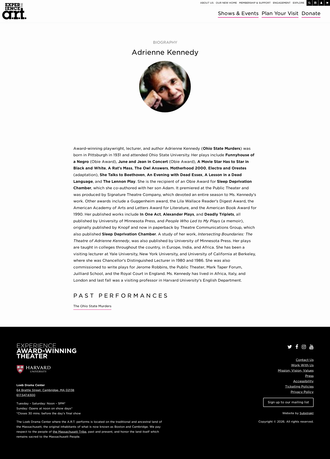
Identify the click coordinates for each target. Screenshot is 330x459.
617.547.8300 (25, 395)
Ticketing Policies (299, 386)
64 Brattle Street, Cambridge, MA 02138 (45, 390)
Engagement (281, 2)
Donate (311, 13)
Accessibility (303, 381)
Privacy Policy (302, 392)
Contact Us (305, 360)
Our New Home (226, 2)
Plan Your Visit (280, 13)
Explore (298, 2)
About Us (207, 2)
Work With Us (302, 365)
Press (309, 376)
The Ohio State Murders (92, 306)
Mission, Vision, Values (296, 370)
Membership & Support (255, 2)
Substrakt (307, 413)
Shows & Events (238, 13)
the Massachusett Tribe (69, 431)
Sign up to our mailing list (288, 402)
